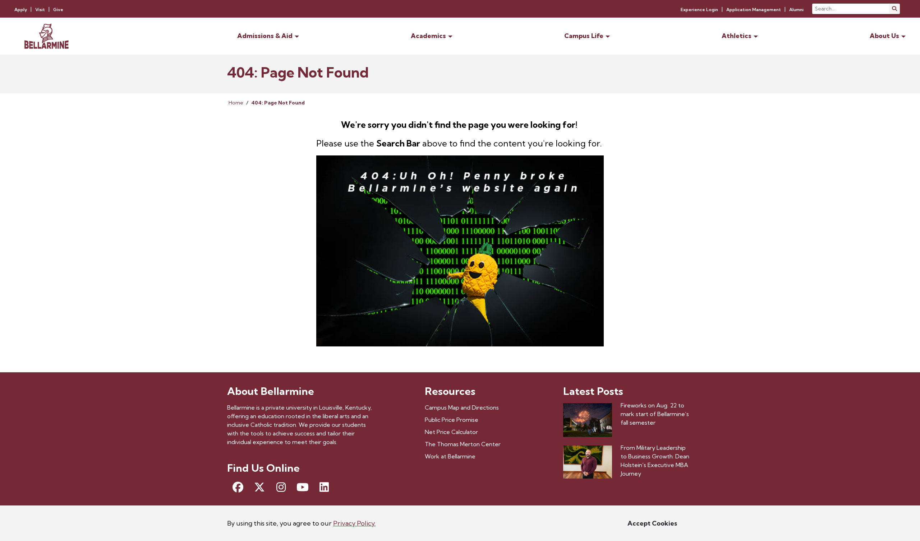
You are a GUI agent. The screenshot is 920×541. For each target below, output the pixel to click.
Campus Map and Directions (462, 407)
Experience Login (699, 9)
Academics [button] (428, 35)
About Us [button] (884, 35)
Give (58, 9)
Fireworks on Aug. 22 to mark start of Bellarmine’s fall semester (655, 414)
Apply (20, 9)
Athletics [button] (736, 35)
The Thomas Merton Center (463, 444)
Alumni (796, 9)
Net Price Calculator (451, 431)
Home (236, 102)
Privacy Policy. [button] (354, 523)
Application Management (753, 9)
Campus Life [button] (583, 35)
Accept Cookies (652, 523)
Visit (40, 9)
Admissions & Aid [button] (265, 35)
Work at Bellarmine (450, 456)
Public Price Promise (451, 419)
